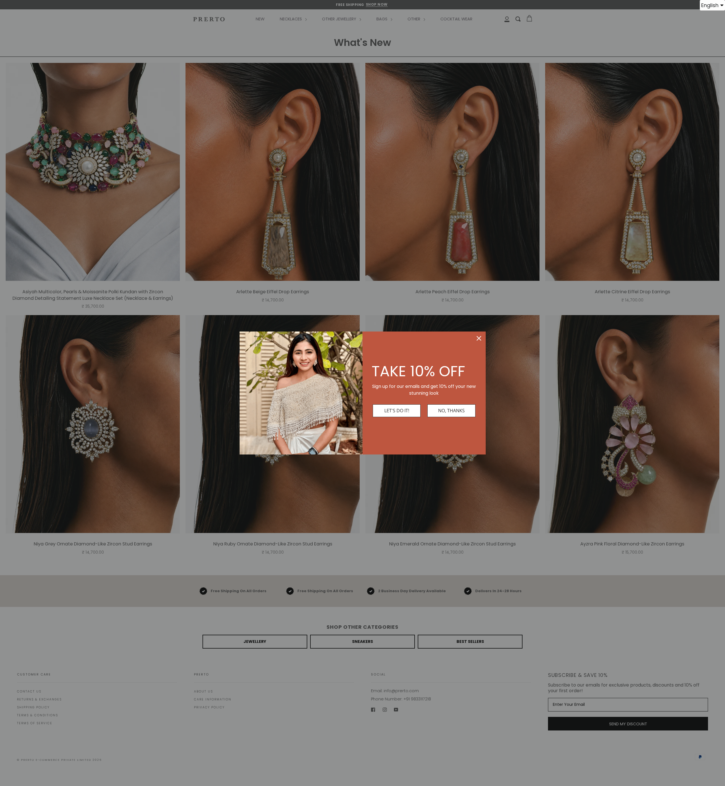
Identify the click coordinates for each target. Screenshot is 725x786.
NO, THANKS (451, 410)
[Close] (479, 338)
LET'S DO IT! (396, 410)
